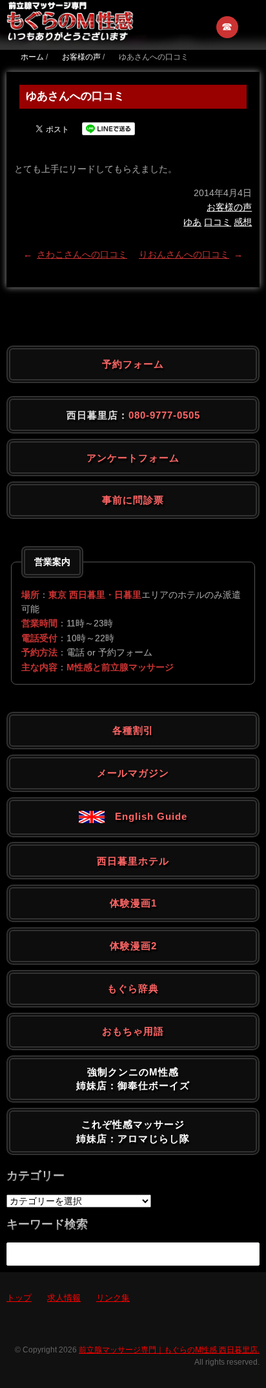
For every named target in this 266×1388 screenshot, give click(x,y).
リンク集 (113, 1298)
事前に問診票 (133, 499)
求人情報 (64, 1298)
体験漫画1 (133, 903)
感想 (243, 222)
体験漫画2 (133, 945)
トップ (19, 1298)
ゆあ (192, 222)
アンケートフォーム (133, 457)
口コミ (217, 222)
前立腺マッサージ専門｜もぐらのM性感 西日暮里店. (169, 1349)
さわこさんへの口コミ (82, 254)
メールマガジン (133, 772)
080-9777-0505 (164, 415)
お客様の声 (229, 207)
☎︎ (227, 27)
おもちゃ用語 (133, 1031)
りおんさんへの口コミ (184, 254)
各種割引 (133, 730)
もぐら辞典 (133, 988)
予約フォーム (133, 363)
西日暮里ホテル (133, 860)
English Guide (146, 816)
